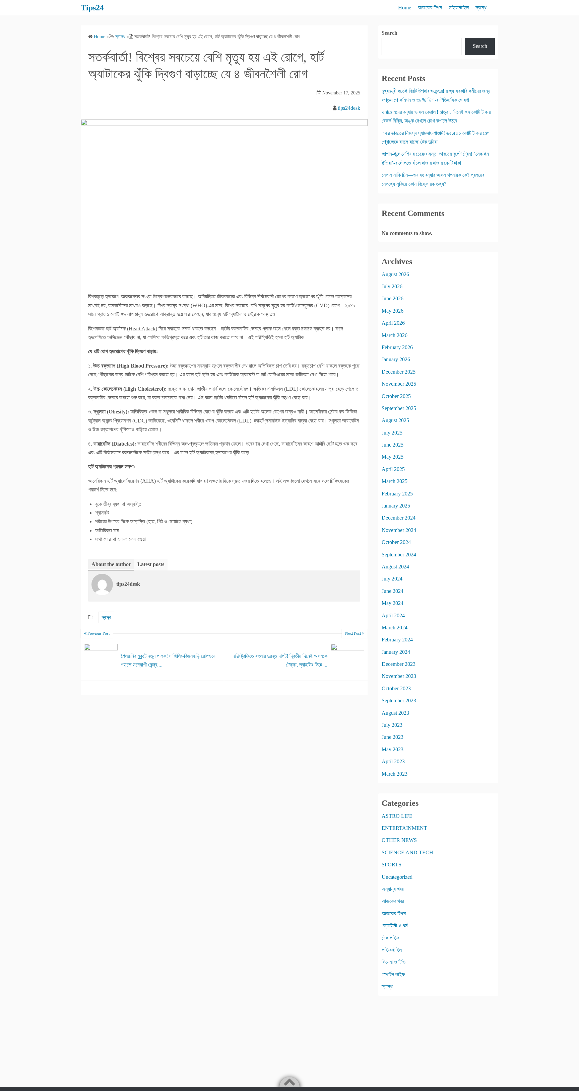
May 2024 (392, 603)
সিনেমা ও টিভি (393, 962)
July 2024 (392, 578)
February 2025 (397, 493)
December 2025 (398, 372)
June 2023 (392, 737)
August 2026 (395, 274)
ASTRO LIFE (397, 816)
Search (389, 33)
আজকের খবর (393, 901)
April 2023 (393, 761)
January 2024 (396, 652)
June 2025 (392, 445)
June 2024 (392, 591)
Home (404, 7)
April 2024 (393, 615)
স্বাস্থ (481, 7)
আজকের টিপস (430, 7)
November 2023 (399, 676)
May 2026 (392, 311)
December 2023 (398, 664)
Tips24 (92, 7)
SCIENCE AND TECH (407, 852)
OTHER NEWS (399, 840)
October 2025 (396, 396)
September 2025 (399, 408)
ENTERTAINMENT (404, 828)
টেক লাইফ (390, 938)
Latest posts (150, 564)
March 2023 (394, 774)
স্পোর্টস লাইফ (393, 974)
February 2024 (397, 639)
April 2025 (393, 469)
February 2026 (397, 347)
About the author (111, 564)
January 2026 (396, 359)
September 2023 (399, 700)
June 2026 (392, 298)
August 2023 (395, 713)
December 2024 (398, 518)
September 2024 (399, 554)
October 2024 (396, 542)
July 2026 (392, 286)
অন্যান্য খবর (392, 889)
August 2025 (395, 420)
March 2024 (394, 627)
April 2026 (393, 323)
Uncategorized (397, 877)
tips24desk (349, 108)
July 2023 (392, 725)
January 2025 (396, 506)
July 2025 (392, 433)
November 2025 (399, 384)
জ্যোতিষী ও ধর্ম (394, 925)
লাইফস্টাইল (459, 7)
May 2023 (392, 749)
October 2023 (396, 688)
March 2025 (394, 481)
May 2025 (392, 457)
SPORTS (391, 864)
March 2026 (394, 335)
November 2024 (399, 530)
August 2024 (395, 566)
